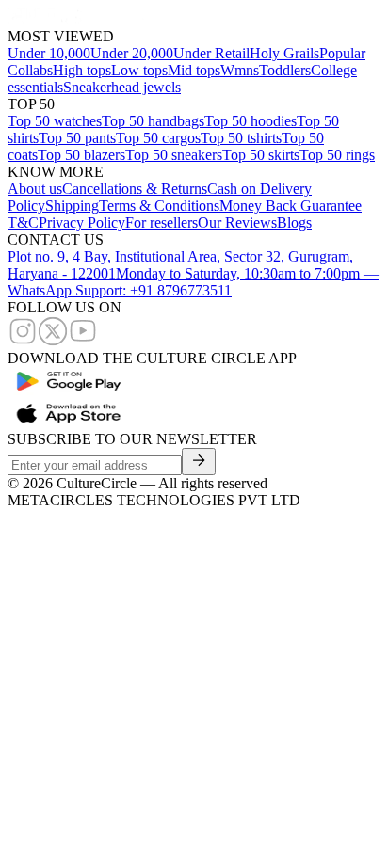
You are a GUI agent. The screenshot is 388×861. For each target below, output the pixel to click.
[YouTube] (83, 341)
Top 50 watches (55, 121)
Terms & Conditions (159, 206)
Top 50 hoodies (250, 121)
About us (35, 189)
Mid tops (194, 70)
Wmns (239, 70)
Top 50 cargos (158, 138)
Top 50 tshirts (241, 138)
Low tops (139, 70)
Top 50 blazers (81, 155)
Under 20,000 (131, 53)
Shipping (72, 206)
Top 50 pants (77, 138)
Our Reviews (237, 223)
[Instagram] (23, 341)
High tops (82, 70)
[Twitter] (53, 341)
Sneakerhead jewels (122, 87)
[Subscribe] (199, 461)
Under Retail (211, 53)
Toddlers (285, 70)
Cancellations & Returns (134, 189)
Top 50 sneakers (173, 155)
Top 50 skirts (260, 155)
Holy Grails (284, 53)
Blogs (294, 223)
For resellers (161, 223)
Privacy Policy (82, 223)
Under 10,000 (49, 53)
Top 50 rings (337, 155)
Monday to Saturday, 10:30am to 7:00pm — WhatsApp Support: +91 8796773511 (193, 281)
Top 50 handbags (153, 121)
